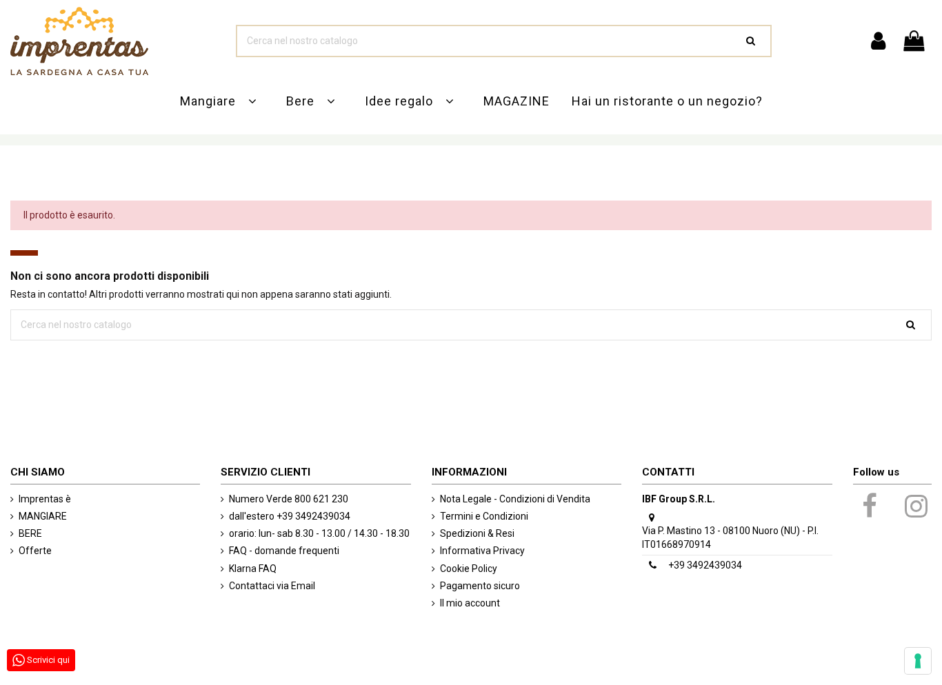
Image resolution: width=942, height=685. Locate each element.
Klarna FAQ (253, 568)
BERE (30, 533)
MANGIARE (43, 516)
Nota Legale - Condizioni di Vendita (515, 498)
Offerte (35, 550)
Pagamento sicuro (480, 585)
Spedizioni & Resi (477, 533)
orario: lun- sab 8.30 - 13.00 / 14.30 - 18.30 (319, 533)
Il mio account (470, 603)
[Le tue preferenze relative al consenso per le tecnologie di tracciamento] (918, 661)
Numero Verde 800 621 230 (288, 498)
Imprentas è (45, 498)
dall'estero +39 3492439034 (289, 516)
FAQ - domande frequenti (284, 550)
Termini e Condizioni (484, 516)
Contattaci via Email (272, 585)
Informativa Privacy (482, 550)
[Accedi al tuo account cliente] (877, 41)
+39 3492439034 (705, 565)
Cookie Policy (468, 568)
